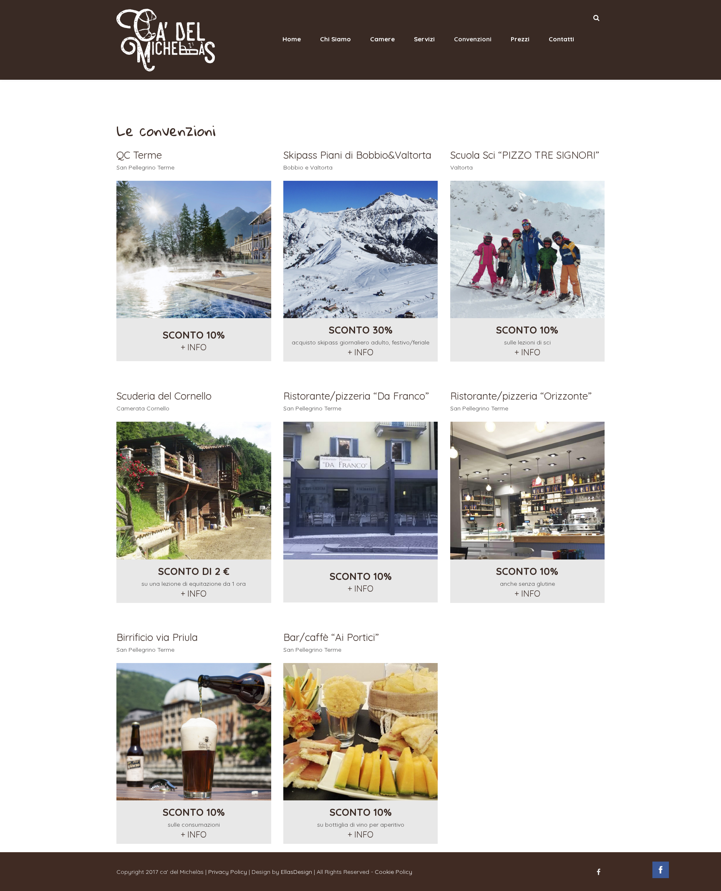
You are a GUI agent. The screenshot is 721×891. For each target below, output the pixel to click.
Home (291, 39)
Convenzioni (473, 39)
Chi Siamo (335, 39)
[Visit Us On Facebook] (660, 877)
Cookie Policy (393, 872)
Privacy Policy (227, 872)
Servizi (424, 39)
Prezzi (520, 39)
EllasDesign (296, 872)
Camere (382, 39)
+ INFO (194, 347)
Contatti (561, 39)
